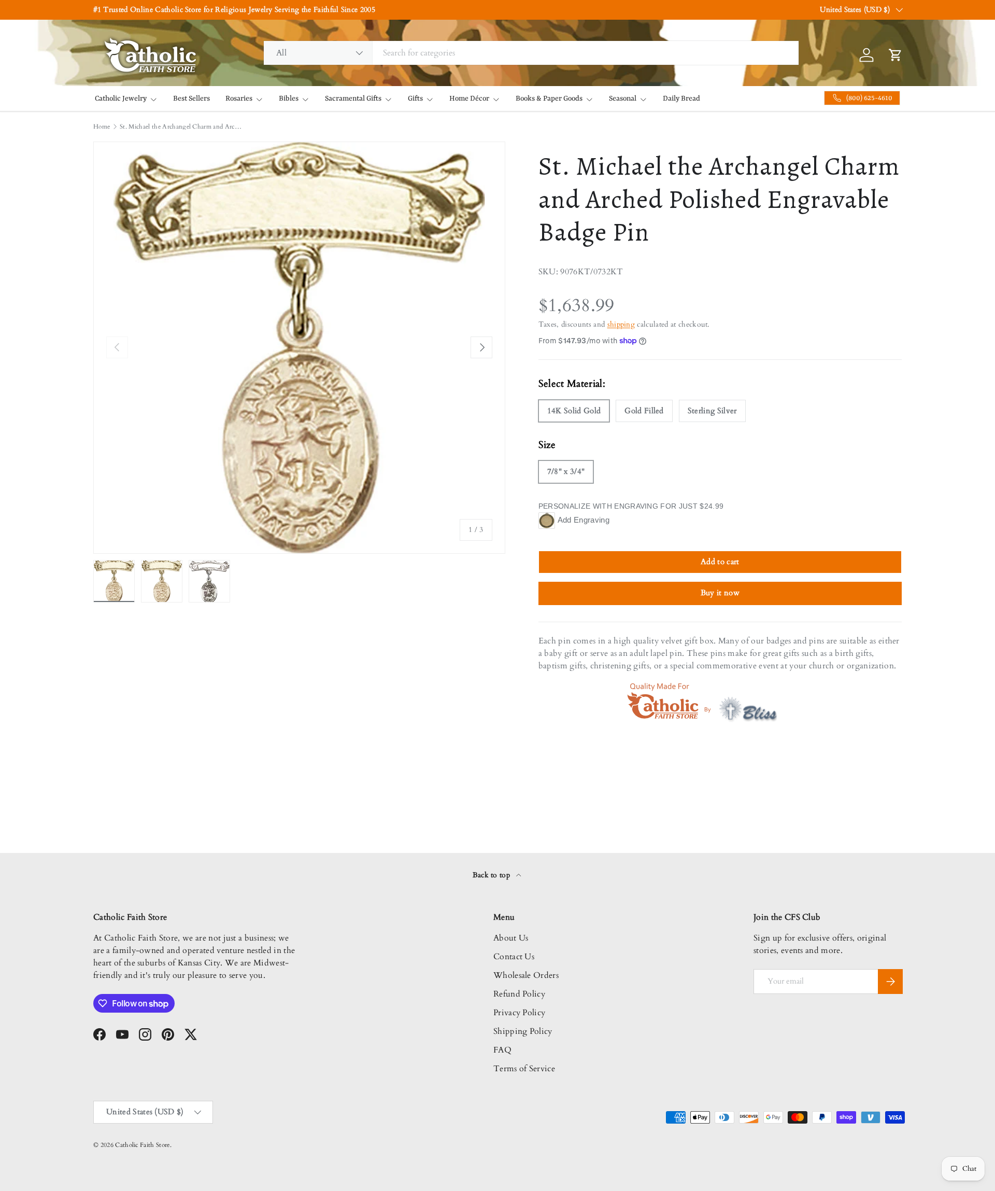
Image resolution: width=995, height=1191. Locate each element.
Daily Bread (681, 98)
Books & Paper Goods (549, 98)
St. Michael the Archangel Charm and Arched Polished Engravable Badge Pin (182, 126)
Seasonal (622, 98)
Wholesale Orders (526, 975)
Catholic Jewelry (121, 98)
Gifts (415, 98)
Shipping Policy (522, 1031)
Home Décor (469, 98)
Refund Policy (519, 994)
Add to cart (720, 561)
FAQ (502, 1050)
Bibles (288, 98)
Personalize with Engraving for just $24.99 (630, 506)
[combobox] (531, 53)
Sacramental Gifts (353, 98)
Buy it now (720, 592)
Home (101, 126)
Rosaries (238, 98)
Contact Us (513, 956)
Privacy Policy (519, 1012)
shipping (621, 324)
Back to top (493, 875)
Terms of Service (524, 1068)
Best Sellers (191, 98)
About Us (511, 938)
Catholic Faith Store (142, 1145)
